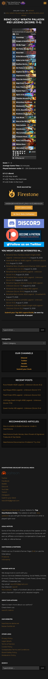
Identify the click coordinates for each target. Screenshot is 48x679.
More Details (7, 590)
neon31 (31, 10)
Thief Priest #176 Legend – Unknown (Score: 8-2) (22, 395)
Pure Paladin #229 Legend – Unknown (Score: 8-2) (22, 385)
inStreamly (6, 560)
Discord (24, 358)
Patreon (24, 366)
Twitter (24, 361)
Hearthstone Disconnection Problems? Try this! (21, 442)
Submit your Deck (24, 369)
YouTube (5, 489)
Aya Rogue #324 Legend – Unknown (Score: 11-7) (22, 390)
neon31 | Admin (8, 610)
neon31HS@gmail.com (10, 501)
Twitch (4, 492)
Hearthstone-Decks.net (11, 510)
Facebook (5, 481)
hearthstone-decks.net (10, 623)
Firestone (5, 557)
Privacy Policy (7, 638)
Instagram (6, 495)
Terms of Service (8, 644)
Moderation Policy (9, 655)
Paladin (25, 13)
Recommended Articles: (24, 421)
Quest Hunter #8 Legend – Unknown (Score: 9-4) (22, 408)
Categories (6, 339)
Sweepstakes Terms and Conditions (15, 650)
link (33, 551)
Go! (42, 330)
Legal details (6, 641)
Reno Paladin (34, 13)
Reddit (24, 364)
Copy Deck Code (23, 208)
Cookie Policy (7, 647)
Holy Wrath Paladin (14, 13)
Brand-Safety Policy (9, 652)
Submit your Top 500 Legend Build (19, 313)
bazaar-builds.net (8, 626)
